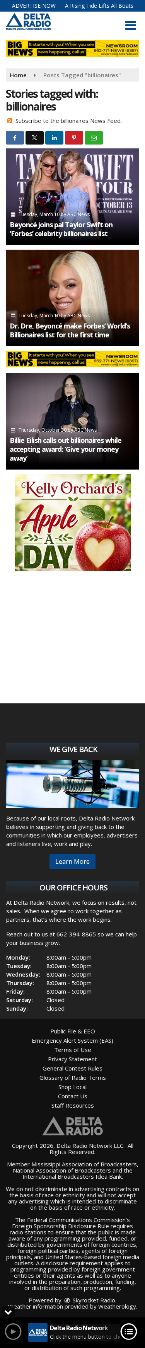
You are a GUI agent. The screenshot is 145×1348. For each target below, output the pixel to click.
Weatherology (117, 1306)
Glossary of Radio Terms (72, 1077)
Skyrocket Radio (93, 1300)
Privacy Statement (72, 1059)
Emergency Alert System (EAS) (72, 1040)
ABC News (78, 214)
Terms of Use (72, 1050)
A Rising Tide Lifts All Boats (99, 5)
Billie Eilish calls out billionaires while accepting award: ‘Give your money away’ (65, 449)
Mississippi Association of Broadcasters (84, 1164)
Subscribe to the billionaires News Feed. (68, 120)
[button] (130, 25)
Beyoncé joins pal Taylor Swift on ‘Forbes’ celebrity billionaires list (61, 229)
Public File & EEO (72, 1031)
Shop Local (72, 1087)
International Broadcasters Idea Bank (72, 1176)
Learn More (72, 861)
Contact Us (72, 1096)
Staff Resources (72, 1105)
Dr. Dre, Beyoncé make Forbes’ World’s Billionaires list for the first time (70, 330)
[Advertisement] (73, 522)
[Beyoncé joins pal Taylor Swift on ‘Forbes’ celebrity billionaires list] (72, 196)
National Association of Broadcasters (62, 1170)
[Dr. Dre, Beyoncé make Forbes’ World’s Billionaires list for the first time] (72, 298)
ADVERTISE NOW (34, 5)
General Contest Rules (72, 1068)
